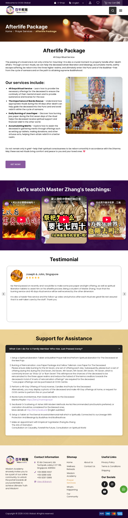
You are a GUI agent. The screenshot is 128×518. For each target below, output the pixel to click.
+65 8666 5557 (44, 472)
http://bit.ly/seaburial (37, 410)
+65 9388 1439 (44, 474)
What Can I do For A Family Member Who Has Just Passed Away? (45, 348)
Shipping (106, 470)
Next (124, 294)
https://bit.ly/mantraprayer (40, 399)
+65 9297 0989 (44, 477)
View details (21, 220)
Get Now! (15, 164)
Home (9, 31)
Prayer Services (23, 31)
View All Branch (44, 481)
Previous (4, 294)
